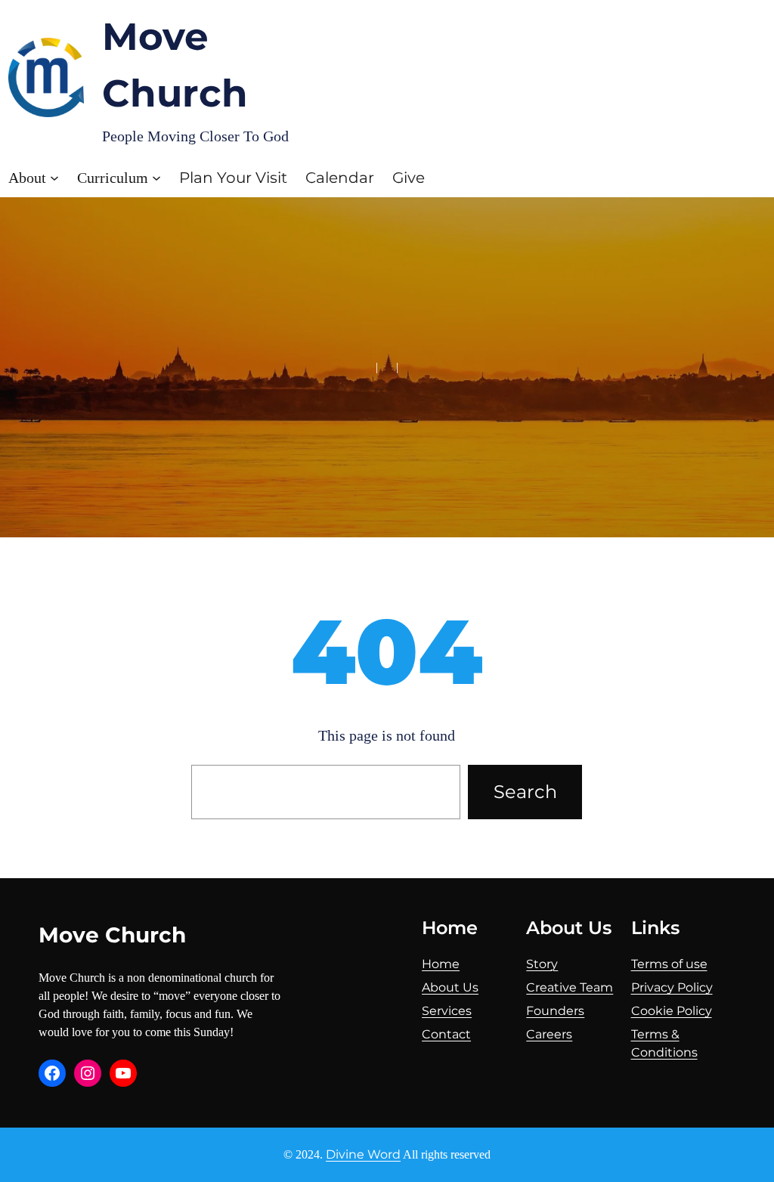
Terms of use (669, 964)
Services (447, 1011)
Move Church (112, 935)
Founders (555, 1011)
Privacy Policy (672, 987)
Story (542, 964)
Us (470, 987)
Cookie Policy (671, 1011)
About (442, 987)
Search (525, 792)
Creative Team (569, 987)
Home (441, 964)
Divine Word (363, 1154)
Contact (446, 1034)
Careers (549, 1034)
